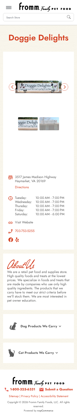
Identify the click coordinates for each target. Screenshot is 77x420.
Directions (22, 187)
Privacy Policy (29, 396)
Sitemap (14, 396)
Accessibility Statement (54, 396)
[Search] (68, 17)
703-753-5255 (24, 231)
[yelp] (18, 239)
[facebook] (11, 239)
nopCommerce (45, 410)
